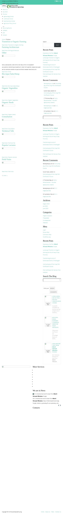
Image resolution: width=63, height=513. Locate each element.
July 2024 (45, 206)
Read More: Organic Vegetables (10, 100)
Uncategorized (46, 220)
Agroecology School (9, 16)
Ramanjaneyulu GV (48, 83)
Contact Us (58, 512)
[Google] (38, 425)
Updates (5, 30)
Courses (5, 14)
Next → (6, 175)
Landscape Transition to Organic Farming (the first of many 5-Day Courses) (51, 60)
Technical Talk (8, 131)
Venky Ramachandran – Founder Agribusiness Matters (50, 100)
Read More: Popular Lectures (9, 157)
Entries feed (46, 232)
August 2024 (46, 204)
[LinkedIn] (60, 1)
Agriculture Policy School (10, 23)
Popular (46, 288)
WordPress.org (46, 237)
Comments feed (47, 234)
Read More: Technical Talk (8, 143)
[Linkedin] (36, 425)
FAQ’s (52, 512)
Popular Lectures (9, 145)
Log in (44, 230)
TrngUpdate (46, 218)
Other (4, 53)
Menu (4, 5)
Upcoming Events (7, 28)
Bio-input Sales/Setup (10, 74)
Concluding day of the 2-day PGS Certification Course (52, 85)
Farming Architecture (10, 47)
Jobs (4, 32)
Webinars (45, 222)
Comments (53, 292)
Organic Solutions (47, 215)
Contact (5, 35)
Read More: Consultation (8, 128)
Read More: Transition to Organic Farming (12, 45)
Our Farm (5, 12)
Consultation (7, 117)
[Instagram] (58, 1)
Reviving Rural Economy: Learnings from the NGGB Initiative (55, 322)
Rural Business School (9, 21)
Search (45, 42)
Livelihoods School (8, 19)
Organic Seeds (7, 102)
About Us (5, 9)
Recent (52, 288)
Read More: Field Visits (8, 171)
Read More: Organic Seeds (9, 114)
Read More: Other (6, 71)
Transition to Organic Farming (14, 42)
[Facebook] (55, 1)
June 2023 (45, 208)
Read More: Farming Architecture (10, 50)
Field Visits (6, 159)
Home (3, 39)
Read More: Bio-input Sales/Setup (10, 86)
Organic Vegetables (9, 88)
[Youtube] (57, 1)
